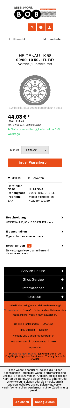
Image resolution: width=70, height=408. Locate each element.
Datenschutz (39, 341)
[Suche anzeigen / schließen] (32, 27)
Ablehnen (22, 402)
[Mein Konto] (49, 27)
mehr (49, 222)
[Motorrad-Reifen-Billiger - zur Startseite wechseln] (35, 13)
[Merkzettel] (41, 27)
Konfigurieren (45, 402)
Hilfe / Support (27, 330)
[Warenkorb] (58, 27)
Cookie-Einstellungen (26, 324)
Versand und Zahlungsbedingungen (33, 335)
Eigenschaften (16, 231)
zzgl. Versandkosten (30, 124)
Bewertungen (15, 245)
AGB (53, 341)
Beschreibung (16, 217)
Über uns (48, 324)
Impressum (35, 347)
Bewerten (37, 178)
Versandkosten (12, 310)
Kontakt (43, 330)
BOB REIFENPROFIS (23, 353)
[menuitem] (12, 27)
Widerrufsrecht (19, 341)
